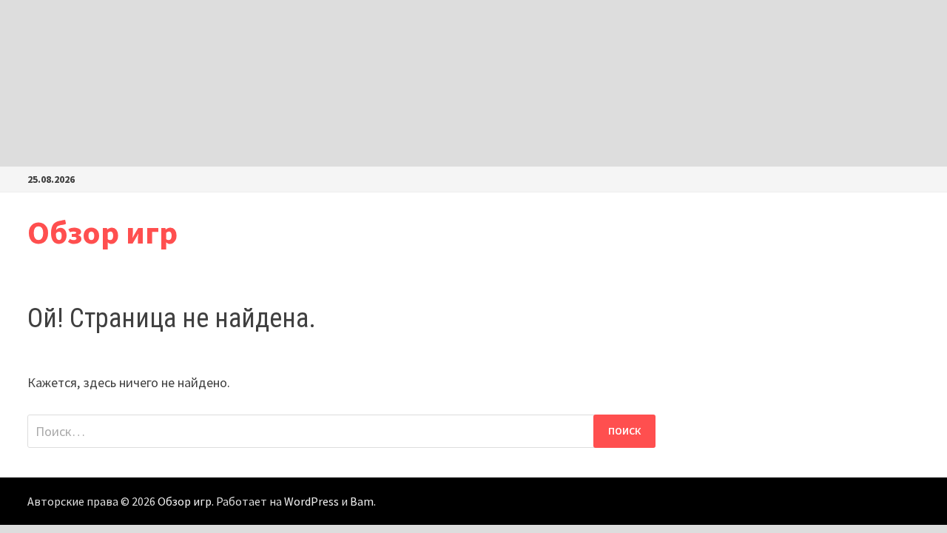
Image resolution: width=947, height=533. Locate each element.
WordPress (311, 501)
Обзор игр (102, 232)
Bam (362, 501)
